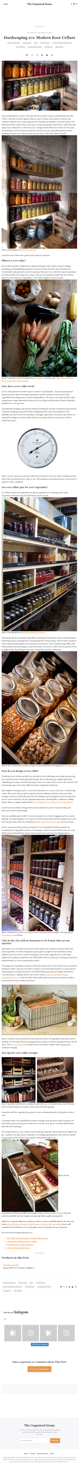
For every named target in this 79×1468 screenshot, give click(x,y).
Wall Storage (59, 47)
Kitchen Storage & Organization (62, 43)
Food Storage (27, 43)
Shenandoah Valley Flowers (33, 633)
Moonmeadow (8, 935)
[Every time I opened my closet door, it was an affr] (12, 1333)
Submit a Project (42, 1453)
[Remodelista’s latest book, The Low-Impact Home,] (66, 1333)
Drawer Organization (14, 43)
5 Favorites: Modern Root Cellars (22, 1242)
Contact (32, 1453)
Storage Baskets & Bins (35, 47)
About (26, 1453)
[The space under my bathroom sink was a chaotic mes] (48, 1333)
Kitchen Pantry (45, 43)
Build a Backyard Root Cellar (48, 822)
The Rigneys (70, 766)
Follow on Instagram (40, 1344)
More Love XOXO (28, 250)
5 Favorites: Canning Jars (18, 1248)
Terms (52, 1453)
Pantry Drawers (20, 47)
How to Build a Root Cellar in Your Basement (52, 802)
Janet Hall (33, 33)
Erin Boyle (38, 378)
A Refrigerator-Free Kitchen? (20, 1245)
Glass (35, 43)
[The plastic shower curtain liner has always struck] (30, 1333)
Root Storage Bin (18, 1045)
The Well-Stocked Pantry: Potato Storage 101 (27, 1238)
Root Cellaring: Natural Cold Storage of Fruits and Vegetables (34, 1224)
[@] (9, 1320)
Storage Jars (48, 47)
